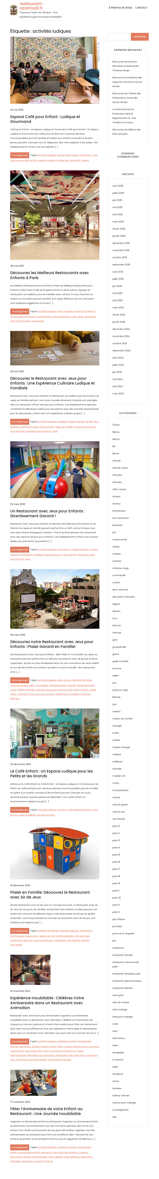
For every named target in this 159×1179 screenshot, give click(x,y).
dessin (42, 936)
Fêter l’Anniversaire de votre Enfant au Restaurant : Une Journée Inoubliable (46, 1111)
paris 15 (116, 854)
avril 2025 (117, 300)
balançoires (31, 936)
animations (85, 155)
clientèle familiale (81, 680)
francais (116, 632)
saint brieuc (118, 1038)
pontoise (117, 926)
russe (115, 1023)
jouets (69, 689)
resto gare (118, 995)
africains (117, 482)
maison (116, 711)
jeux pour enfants (55, 689)
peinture (27, 940)
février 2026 (118, 228)
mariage (117, 725)
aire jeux (62, 809)
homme (116, 668)
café (95, 155)
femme (116, 625)
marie (115, 732)
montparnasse (120, 790)
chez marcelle (65, 311)
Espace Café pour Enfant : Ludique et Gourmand (45, 119)
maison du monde (122, 718)
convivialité (42, 685)
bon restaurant (120, 518)
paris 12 (116, 840)
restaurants (38, 321)
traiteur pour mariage (124, 1102)
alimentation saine (68, 155)
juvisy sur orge (120, 690)
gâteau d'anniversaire (35, 1156)
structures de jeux (43, 940)
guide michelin (120, 661)
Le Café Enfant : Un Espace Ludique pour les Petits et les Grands (51, 774)
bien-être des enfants (65, 1152)
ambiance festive (67, 1041)
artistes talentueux (20, 1046)
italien (115, 675)
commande (118, 575)
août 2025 (117, 271)
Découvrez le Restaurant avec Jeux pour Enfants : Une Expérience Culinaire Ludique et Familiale (52, 383)
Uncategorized (20, 155)
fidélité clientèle (26, 689)
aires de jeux (64, 680)
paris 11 (115, 833)
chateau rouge (120, 568)
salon (115, 1045)
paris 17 (116, 869)
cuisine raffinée (72, 1046)
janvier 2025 (118, 321)
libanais (116, 697)
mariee (116, 740)
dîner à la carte (90, 1046)
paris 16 (116, 861)
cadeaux (83, 1152)
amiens (116, 496)
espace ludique (47, 160)
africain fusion (120, 467)
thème (49, 1161)
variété (85, 160)
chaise (116, 546)
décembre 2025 (121, 243)
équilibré (62, 421)
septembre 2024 (121, 350)
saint (115, 1031)
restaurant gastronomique (126, 980)
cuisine (116, 582)
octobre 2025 (119, 257)
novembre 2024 (121, 336)
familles (88, 311)
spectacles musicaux (59, 1059)
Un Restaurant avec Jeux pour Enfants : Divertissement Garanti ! (47, 513)
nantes (116, 797)
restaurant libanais (122, 988)
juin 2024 (117, 372)
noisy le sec (118, 811)
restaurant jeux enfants (38, 431)
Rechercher (113, 30)
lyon (114, 704)
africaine (117, 475)
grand (115, 654)
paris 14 (116, 847)
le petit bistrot (43, 316)
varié (54, 431)
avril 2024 (117, 386)
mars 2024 (118, 393)
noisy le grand (119, 804)
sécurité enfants (46, 815)
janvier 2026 (118, 236)
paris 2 (115, 890)
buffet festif (56, 1046)
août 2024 (118, 357)
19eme (116, 439)
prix (114, 940)
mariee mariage (121, 747)
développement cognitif (62, 685)
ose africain (118, 818)
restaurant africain (122, 955)
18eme (116, 432)
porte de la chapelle (123, 933)
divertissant (26, 554)
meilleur (116, 754)
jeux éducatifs (72, 160)
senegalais (118, 1052)
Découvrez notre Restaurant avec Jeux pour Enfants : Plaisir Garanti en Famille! (51, 644)
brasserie (117, 525)
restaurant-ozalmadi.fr (31, 6)
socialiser (74, 694)
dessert (116, 611)
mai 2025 (117, 293)
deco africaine (120, 589)
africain (116, 460)
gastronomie (17, 1051)
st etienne (117, 1059)
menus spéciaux (61, 316)
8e (113, 446)
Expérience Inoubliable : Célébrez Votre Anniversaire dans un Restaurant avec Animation (47, 1002)
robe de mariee (120, 1002)
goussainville (119, 647)
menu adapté (55, 1156)
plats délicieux (72, 1156)
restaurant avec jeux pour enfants (36, 694)
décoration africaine (123, 596)
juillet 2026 (118, 193)
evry (114, 618)
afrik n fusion (119, 489)
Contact (141, 7)
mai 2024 (117, 379)
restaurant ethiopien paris (126, 973)
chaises (116, 553)
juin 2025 (117, 286)
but (114, 532)
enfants (78, 311)
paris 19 (116, 883)
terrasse (116, 1088)
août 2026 (117, 185)
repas (80, 316)
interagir (40, 689)
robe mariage (119, 1009)
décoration (16, 1156)
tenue (115, 1081)
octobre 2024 (119, 343)
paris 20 (116, 897)
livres (77, 689)
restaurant (27, 1161)
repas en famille (64, 426)
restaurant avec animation (70, 1055)
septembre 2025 (121, 264)
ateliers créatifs (40, 1046)
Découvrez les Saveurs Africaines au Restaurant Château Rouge (125, 66)
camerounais (119, 539)
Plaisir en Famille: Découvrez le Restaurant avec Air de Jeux (50, 895)
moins (115, 783)
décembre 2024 (121, 329)
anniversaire (84, 1041)
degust (116, 604)
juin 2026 (117, 200)
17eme (116, 424)
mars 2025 (118, 307)
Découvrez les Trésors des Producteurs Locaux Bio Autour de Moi (126, 98)
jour (114, 682)
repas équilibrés (27, 815)
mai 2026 (117, 207)
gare (114, 639)
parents (85, 689)
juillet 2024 (118, 364)
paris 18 (116, 876)
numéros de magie (72, 1051)
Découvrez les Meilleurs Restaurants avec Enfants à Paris (49, 275)
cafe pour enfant (19, 160)
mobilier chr (118, 775)
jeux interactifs (33, 1051)
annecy (116, 503)
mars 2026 (118, 221)
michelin (117, 768)
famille (60, 160)
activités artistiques (48, 930)
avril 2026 (117, 214)
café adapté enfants (79, 809)
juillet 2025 (118, 278)
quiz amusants (47, 1055)
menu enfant (47, 426)
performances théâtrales (24, 1055)
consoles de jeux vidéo (22, 685)
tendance (117, 1074)
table (115, 1066)
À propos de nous (120, 7)
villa (114, 1117)
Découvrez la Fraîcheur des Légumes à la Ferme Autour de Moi (127, 82)
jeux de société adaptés (60, 936)
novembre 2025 (120, 250)
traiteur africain (120, 1095)
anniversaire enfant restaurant (35, 1152)
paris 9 (116, 912)
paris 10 (116, 826)
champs (116, 561)
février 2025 (118, 314)
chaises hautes (79, 549)
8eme (115, 453)
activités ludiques (47, 155)
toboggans (60, 940)
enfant (34, 160)
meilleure (117, 761)
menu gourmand (52, 1051)
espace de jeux (52, 554)
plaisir (93, 689)
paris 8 (116, 904)
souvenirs (39, 1161)
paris (73, 316)
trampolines (73, 940)
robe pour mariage (122, 1016)
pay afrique (118, 919)
